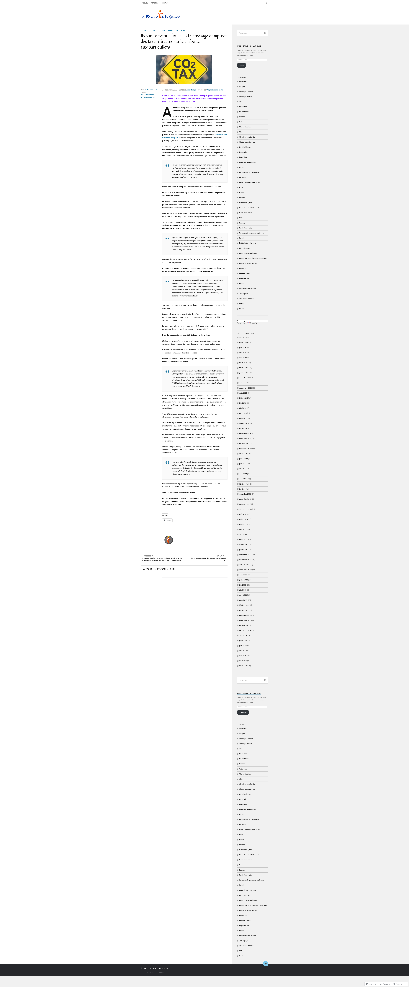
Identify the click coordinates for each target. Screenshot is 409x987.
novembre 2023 (245, 499)
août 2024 (243, 454)
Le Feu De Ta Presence (159, 968)
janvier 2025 (244, 428)
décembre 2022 (245, 555)
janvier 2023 (243, 550)
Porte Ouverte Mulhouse (248, 253)
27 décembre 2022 (151, 90)
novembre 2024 (245, 438)
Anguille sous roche (215, 90)
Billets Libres (244, 112)
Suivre (241, 65)
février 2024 (244, 484)
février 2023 (243, 544)
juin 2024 (242, 464)
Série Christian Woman (247, 289)
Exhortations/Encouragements (250, 172)
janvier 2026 (244, 373)
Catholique (243, 122)
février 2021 (243, 666)
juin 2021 (242, 646)
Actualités (146, 31)
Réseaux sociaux (245, 273)
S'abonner (243, 712)
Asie (240, 102)
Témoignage (243, 294)
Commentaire (218, 591)
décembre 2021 (245, 615)
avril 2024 (243, 474)
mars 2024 (243, 479)
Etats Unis (243, 157)
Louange (242, 223)
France (241, 192)
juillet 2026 (243, 342)
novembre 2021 (245, 620)
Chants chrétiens (245, 127)
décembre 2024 (245, 433)
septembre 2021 (245, 630)
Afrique (242, 86)
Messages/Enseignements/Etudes (251, 233)
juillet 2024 (243, 459)
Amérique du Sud (245, 96)
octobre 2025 (244, 383)
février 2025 (244, 423)
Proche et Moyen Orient (248, 263)
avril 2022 (243, 595)
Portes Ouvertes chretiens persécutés (253, 258)
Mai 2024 (242, 469)
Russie (241, 284)
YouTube (242, 309)
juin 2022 (242, 585)
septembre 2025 (245, 388)
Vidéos (241, 304)
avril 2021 (242, 656)
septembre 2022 (245, 570)
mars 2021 (243, 661)
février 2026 (244, 368)
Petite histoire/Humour (247, 243)
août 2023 (243, 514)
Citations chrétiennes (247, 142)
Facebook (242, 177)
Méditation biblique (246, 228)
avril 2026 (243, 358)
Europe (155, 31)
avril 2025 (243, 413)
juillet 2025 (243, 398)
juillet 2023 (243, 519)
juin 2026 (242, 348)
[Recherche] (265, 33)
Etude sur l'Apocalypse (247, 162)
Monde (183, 31)
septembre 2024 (245, 449)
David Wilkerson (245, 147)
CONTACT (165, 3)
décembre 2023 (245, 494)
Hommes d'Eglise (245, 203)
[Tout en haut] (265, 963)
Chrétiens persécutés (247, 137)
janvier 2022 (244, 610)
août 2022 (243, 575)
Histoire (242, 198)
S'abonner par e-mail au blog (249, 46)
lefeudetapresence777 (149, 95)
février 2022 (244, 605)
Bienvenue (243, 107)
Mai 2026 (242, 353)
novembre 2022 (245, 560)
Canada (242, 117)
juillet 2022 (243, 580)
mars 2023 (243, 539)
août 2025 (243, 393)
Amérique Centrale (246, 91)
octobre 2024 (244, 443)
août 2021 (243, 635)
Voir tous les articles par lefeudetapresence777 (192, 540)
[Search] (266, 3)
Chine (241, 132)
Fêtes (241, 187)
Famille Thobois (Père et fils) (249, 182)
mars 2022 (243, 600)
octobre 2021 (244, 625)
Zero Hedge (191, 90)
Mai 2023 (242, 529)
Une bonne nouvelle (246, 299)
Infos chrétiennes (245, 213)
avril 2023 (243, 534)
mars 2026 (243, 363)
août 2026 (243, 337)
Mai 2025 (242, 408)
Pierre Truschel (244, 248)
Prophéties (243, 268)
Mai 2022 (242, 590)
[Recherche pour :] (252, 33)
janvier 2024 (244, 489)
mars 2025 (243, 418)
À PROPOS (154, 3)
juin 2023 (242, 524)
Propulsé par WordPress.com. (153, 972)
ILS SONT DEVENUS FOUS (169, 31)
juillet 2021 (243, 640)
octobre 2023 (244, 504)
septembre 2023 (245, 509)
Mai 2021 (242, 651)
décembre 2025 (245, 378)
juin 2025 (242, 403)
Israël (241, 218)
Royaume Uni (244, 278)
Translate (253, 323)
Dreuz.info (243, 152)
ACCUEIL (145, 3)
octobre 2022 (244, 565)
